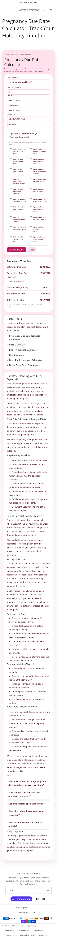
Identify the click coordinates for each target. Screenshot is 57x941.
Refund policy (10, 930)
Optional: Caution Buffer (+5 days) (19, 170)
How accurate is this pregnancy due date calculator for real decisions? (27, 783)
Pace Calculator (17, 345)
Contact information (27, 935)
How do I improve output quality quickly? (25, 824)
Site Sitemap (43, 935)
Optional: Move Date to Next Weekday (18, 191)
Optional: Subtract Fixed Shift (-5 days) (39, 239)
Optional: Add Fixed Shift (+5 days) (18, 239)
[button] (5, 10)
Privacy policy (24, 930)
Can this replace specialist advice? (26, 804)
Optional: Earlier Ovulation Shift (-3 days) (39, 151)
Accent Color (11, 124)
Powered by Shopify (29, 926)
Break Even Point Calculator (24, 365)
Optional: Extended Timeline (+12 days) (19, 200)
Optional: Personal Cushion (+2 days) (39, 180)
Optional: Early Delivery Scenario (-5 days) (39, 171)
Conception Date (12, 105)
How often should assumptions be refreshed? (26, 813)
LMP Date (10, 95)
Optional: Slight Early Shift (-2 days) (39, 229)
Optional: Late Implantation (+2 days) (18, 161)
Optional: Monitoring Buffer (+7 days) (19, 219)
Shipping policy (10, 935)
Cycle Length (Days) (14, 87)
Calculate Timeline (16, 250)
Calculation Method (13, 77)
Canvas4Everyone (14, 926)
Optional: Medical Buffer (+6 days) (19, 208)
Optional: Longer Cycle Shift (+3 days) (19, 151)
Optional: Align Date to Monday (38, 190)
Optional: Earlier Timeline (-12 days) (39, 200)
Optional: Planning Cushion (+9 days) (19, 228)
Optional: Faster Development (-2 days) (39, 161)
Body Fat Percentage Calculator (25, 360)
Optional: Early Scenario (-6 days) (39, 218)
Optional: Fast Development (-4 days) (39, 209)
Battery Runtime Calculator (23, 350)
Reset (32, 250)
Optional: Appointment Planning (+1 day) (19, 181)
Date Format (11, 114)
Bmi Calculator (17, 355)
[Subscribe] (48, 890)
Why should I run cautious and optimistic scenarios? (24, 794)
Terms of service (38, 930)
